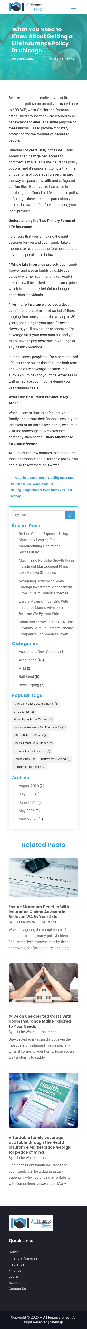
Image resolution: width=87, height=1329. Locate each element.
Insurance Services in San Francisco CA (40, 727)
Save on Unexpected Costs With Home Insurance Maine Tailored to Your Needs (40, 1021)
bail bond (26, 677)
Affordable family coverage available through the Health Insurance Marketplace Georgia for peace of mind (40, 1145)
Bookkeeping (29, 685)
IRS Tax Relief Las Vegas (30, 735)
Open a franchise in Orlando (33, 743)
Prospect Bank (25, 759)
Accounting (28, 660)
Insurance (66, 59)
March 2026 (28, 819)
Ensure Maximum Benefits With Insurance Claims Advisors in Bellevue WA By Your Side (43, 607)
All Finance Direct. (57, 1317)
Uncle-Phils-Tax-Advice (29, 766)
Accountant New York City (39, 651)
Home (13, 1252)
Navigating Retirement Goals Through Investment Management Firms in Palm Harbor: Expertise (45, 587)
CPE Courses (24, 711)
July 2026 (26, 794)
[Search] (70, 514)
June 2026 (27, 802)
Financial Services (23, 1258)
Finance (15, 1270)
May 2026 (27, 811)
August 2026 (29, 786)
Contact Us (17, 1289)
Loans (14, 1276)
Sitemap (56, 1322)
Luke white (25, 59)
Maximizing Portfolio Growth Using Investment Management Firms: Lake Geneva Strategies (46, 566)
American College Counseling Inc (36, 703)
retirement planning (55, 759)
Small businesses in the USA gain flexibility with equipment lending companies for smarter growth (46, 628)
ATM (22, 668)
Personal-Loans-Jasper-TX (32, 751)
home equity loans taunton (33, 719)
